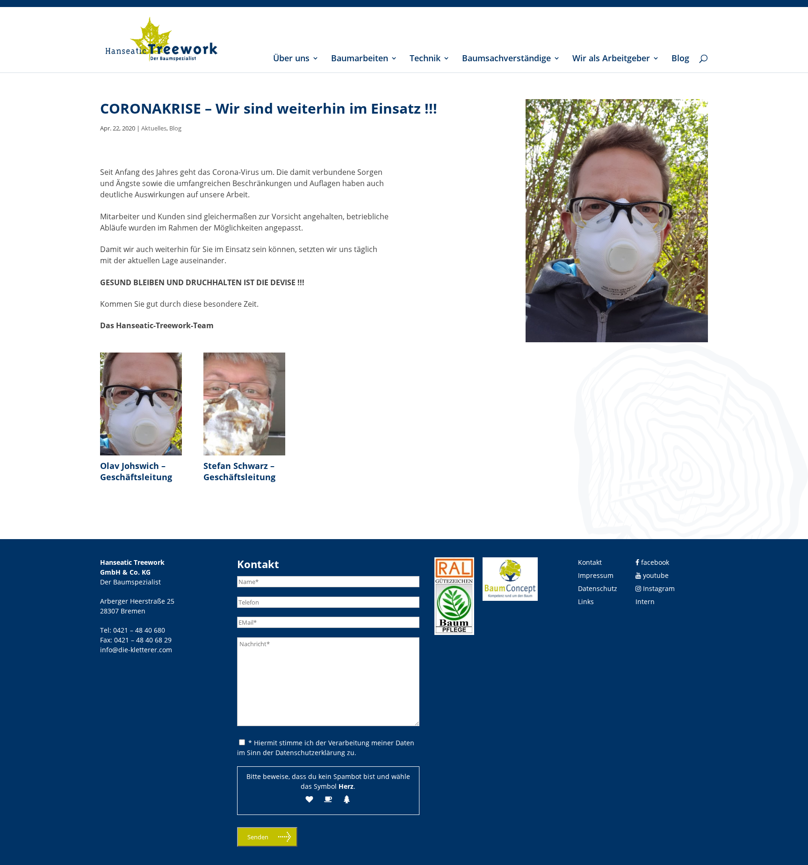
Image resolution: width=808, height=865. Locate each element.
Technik (425, 59)
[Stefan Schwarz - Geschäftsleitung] (244, 455)
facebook (654, 562)
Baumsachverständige (506, 59)
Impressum (595, 575)
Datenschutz (597, 588)
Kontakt (590, 562)
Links (586, 601)
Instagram (658, 588)
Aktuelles (153, 128)
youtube (655, 575)
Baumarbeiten (359, 59)
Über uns (291, 59)
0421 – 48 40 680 (139, 630)
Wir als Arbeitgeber (611, 59)
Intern (645, 601)
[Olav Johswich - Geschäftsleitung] (141, 455)
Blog (680, 59)
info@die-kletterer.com (136, 649)
